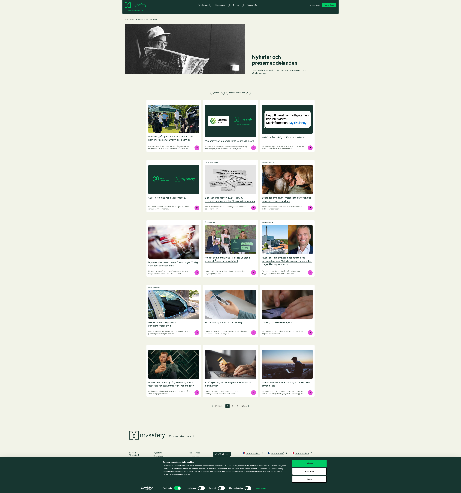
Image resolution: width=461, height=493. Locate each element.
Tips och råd (252, 5)
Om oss (236, 5)
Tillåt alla (309, 463)
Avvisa (309, 479)
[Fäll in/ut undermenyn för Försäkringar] (211, 5)
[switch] (201, 488)
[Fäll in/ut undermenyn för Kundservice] (228, 5)
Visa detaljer (261, 488)
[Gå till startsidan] (135, 5)
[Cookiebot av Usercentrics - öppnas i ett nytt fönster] (147, 488)
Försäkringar (203, 5)
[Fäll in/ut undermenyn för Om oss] (242, 5)
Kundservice (220, 5)
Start (126, 19)
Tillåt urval (309, 471)
